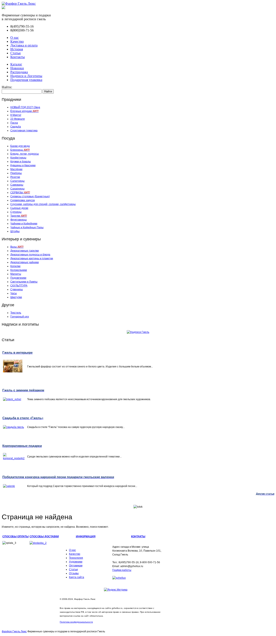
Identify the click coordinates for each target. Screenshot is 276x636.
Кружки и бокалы (20, 161)
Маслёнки (16, 169)
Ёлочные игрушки (24, 111)
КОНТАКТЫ (138, 536)
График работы (121, 570)
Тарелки (18, 215)
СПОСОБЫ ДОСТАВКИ (44, 536)
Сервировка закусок (22, 200)
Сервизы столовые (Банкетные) (30, 196)
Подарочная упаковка (26, 80)
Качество (17, 41)
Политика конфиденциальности (76, 622)
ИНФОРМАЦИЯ (86, 536)
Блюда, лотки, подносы (24, 153)
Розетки (15, 177)
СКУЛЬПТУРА (18, 285)
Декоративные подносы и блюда (30, 254)
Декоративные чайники (24, 262)
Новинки (17, 68)
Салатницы (17, 180)
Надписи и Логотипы (26, 76)
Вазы (17, 246)
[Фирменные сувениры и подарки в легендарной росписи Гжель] (3, 8)
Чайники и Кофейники (23, 223)
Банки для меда (20, 146)
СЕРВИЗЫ (20, 192)
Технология (76, 557)
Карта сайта (76, 577)
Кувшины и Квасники (23, 165)
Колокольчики (18, 270)
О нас (14, 37)
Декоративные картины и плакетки (31, 258)
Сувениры (16, 289)
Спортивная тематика (24, 130)
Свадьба (15, 126)
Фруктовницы (18, 219)
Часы (13, 293)
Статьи (15, 53)
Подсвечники (18, 277)
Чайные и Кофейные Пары (27, 227)
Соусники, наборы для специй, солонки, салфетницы (43, 204)
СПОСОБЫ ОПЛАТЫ (15, 536)
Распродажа (19, 72)
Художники (75, 561)
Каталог (16, 64)
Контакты (17, 57)
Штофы (15, 231)
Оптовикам (75, 565)
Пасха (14, 122)
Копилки (15, 266)
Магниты (15, 273)
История (16, 49)
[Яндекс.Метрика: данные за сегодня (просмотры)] (115, 590)
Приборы (16, 173)
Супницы (16, 211)
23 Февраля (17, 118)
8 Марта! (15, 115)
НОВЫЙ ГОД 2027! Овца (25, 107)
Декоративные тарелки (24, 250)
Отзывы (74, 573)
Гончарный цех (19, 316)
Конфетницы (18, 157)
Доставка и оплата (24, 45)
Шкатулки (16, 297)
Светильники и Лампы (24, 281)
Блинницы (20, 149)
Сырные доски (19, 208)
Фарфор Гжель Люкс (14, 631)
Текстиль (15, 312)
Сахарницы (17, 188)
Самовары (16, 184)
